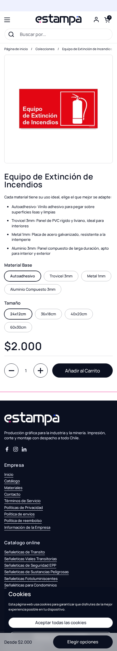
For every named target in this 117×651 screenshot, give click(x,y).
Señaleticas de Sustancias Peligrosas (36, 571)
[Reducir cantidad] (11, 370)
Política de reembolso (23, 520)
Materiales (13, 487)
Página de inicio (16, 49)
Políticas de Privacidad (23, 507)
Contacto (12, 494)
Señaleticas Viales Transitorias (30, 558)
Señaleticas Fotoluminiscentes (31, 578)
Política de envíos (19, 514)
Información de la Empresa (27, 527)
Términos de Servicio (22, 500)
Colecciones (45, 49)
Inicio (8, 474)
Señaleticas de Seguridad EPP (30, 565)
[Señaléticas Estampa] (58, 19)
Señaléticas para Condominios (30, 585)
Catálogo (12, 480)
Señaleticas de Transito (24, 551)
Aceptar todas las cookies (60, 623)
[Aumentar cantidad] (41, 370)
